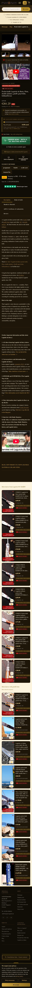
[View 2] (13, 54)
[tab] (7, 200)
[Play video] (16, 71)
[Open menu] (20, 2)
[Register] (25, 3)
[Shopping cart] (29, 3)
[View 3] (21, 54)
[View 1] (5, 54)
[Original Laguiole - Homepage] (9, 3)
